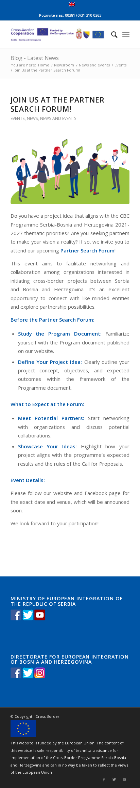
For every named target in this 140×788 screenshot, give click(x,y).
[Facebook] (104, 779)
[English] (72, 5)
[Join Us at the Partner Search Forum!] (70, 171)
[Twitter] (114, 779)
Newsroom (64, 64)
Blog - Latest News (35, 58)
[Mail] (124, 779)
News (32, 118)
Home (43, 64)
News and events (94, 64)
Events (120, 64)
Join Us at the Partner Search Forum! (58, 104)
